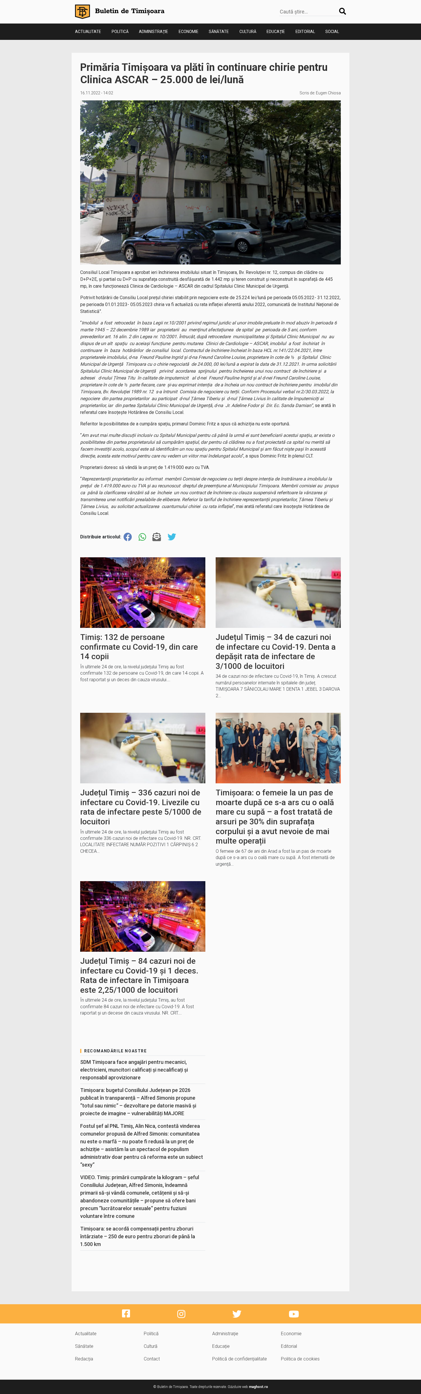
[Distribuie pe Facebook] (127, 537)
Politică (120, 31)
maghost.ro (258, 1387)
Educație (276, 31)
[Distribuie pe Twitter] (172, 537)
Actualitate (88, 31)
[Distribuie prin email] (156, 537)
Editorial (305, 31)
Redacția (84, 1359)
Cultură (247, 31)
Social (332, 31)
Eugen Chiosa (328, 93)
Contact (152, 1359)
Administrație (153, 31)
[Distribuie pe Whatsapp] (142, 537)
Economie (188, 31)
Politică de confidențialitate (239, 1359)
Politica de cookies (300, 1359)
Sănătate (219, 31)
